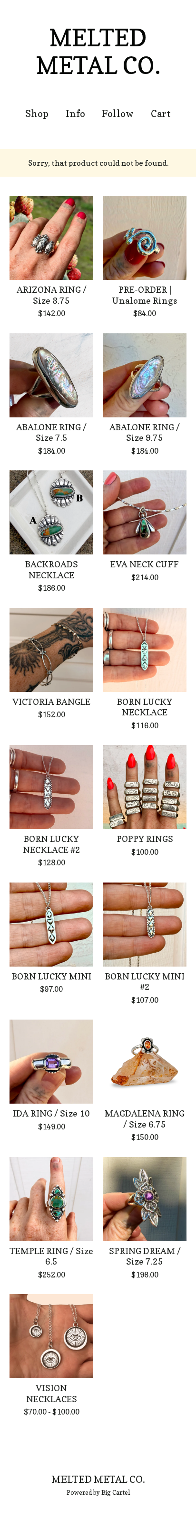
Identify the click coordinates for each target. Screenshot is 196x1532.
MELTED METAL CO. (98, 51)
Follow (118, 113)
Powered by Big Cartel (98, 1492)
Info (75, 113)
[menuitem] (36, 113)
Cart (161, 113)
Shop (37, 113)
